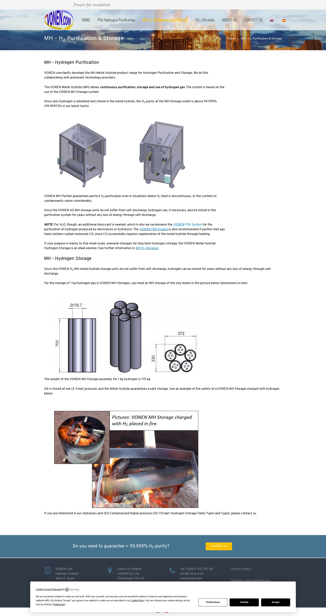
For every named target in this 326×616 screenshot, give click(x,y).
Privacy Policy (241, 569)
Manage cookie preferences (250, 580)
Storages (150, 248)
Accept (276, 602)
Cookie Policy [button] (137, 600)
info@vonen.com (191, 574)
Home (231, 39)
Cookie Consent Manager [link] (49, 589)
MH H (139, 248)
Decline (244, 602)
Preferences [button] (59, 604)
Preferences (213, 602)
